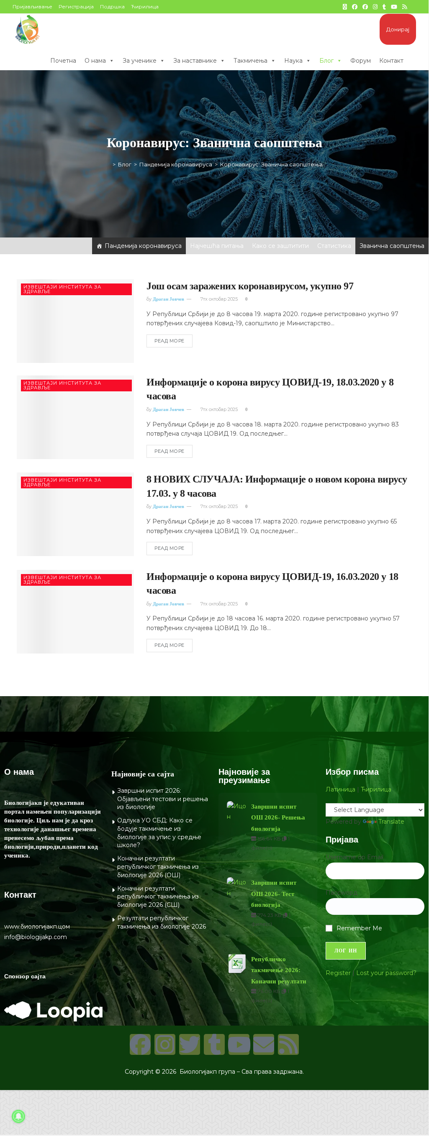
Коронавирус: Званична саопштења (271, 164)
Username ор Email (354, 857)
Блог (326, 60)
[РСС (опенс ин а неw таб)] (404, 7)
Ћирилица (145, 6)
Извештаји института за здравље (62, 289)
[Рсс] (288, 1044)
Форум (360, 60)
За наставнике (195, 60)
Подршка (112, 6)
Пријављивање (32, 6)
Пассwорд (341, 892)
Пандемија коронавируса (143, 246)
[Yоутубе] (239, 1044)
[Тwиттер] (189, 1044)
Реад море (169, 341)
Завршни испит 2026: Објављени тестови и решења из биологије (162, 799)
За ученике (140, 60)
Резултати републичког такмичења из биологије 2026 (161, 922)
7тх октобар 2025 (218, 299)
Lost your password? (386, 973)
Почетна (63, 60)
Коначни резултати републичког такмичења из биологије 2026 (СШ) (158, 897)
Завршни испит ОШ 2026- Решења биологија (278, 817)
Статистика (334, 246)
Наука (293, 60)
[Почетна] (108, 164)
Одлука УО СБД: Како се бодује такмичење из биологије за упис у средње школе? (159, 833)
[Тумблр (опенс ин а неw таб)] (384, 7)
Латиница (340, 789)
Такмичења (250, 60)
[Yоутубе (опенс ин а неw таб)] (394, 7)
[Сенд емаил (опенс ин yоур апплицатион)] (412, 7)
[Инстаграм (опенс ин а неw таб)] (375, 7)
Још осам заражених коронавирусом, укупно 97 (249, 286)
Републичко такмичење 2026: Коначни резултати (278, 970)
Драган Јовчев (168, 298)
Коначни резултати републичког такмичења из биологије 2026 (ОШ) (158, 866)
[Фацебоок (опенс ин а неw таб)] (354, 7)
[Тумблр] (214, 1044)
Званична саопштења (392, 246)
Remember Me (359, 928)
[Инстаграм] (164, 1044)
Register (338, 973)
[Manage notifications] (18, 1116)
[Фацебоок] (140, 1044)
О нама (95, 60)
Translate (391, 821)
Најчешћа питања (217, 246)
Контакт (391, 60)
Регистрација (76, 6)
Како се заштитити (280, 246)
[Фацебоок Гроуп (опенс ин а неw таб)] (365, 7)
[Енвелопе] (263, 1044)
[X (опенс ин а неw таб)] (344, 7)
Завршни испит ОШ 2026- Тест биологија (273, 893)
